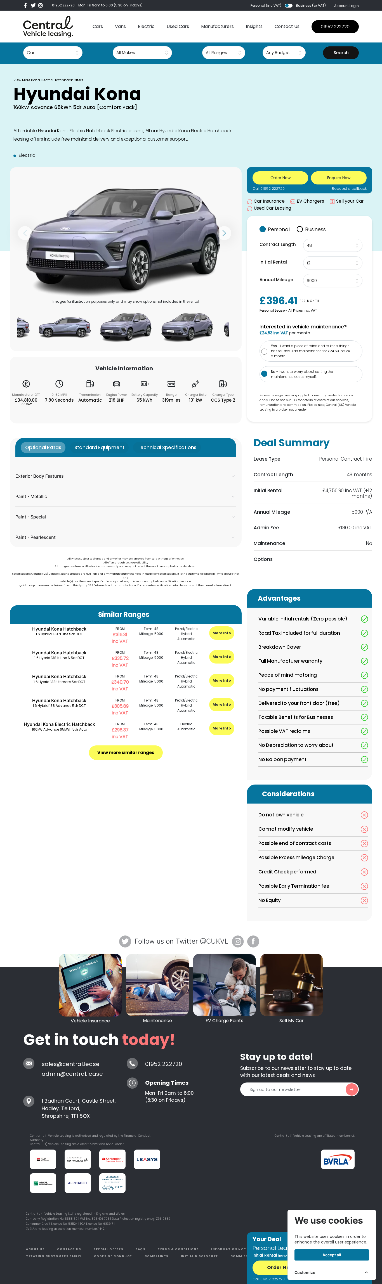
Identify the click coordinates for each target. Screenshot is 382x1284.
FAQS (140, 1249)
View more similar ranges (125, 752)
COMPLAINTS (157, 1256)
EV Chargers (310, 201)
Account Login (346, 5)
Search (341, 53)
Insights (254, 26)
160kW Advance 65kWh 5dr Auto (59, 729)
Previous (25, 233)
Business (315, 229)
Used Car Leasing (272, 208)
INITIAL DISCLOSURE (199, 1256)
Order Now (280, 1267)
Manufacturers (217, 26)
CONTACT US (69, 1249)
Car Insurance (269, 201)
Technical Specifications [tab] (167, 447)
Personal (279, 229)
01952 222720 (63, 5)
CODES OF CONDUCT (113, 1256)
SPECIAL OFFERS (108, 1249)
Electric (146, 26)
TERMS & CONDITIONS (178, 1249)
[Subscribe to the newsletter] (352, 1089)
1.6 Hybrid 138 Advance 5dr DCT (59, 705)
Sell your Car (350, 201)
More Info (222, 633)
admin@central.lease (72, 1074)
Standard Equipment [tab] (99, 447)
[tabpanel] (125, 502)
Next (224, 233)
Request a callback (349, 188)
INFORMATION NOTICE (231, 1249)
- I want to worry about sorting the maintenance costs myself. (302, 374)
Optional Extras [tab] (43, 447)
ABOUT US (35, 1249)
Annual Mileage (276, 280)
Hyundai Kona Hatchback (59, 629)
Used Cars (178, 26)
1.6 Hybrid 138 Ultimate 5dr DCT (59, 681)
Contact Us (287, 26)
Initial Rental (273, 262)
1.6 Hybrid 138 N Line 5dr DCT (59, 634)
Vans (120, 26)
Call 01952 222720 (269, 188)
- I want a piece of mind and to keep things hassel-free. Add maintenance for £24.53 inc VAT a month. (311, 350)
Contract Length (278, 244)
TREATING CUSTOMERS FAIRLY (54, 1256)
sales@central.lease (71, 1064)
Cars (98, 26)
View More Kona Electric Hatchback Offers (48, 80)
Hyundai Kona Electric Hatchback (59, 724)
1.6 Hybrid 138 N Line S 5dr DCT (59, 657)
